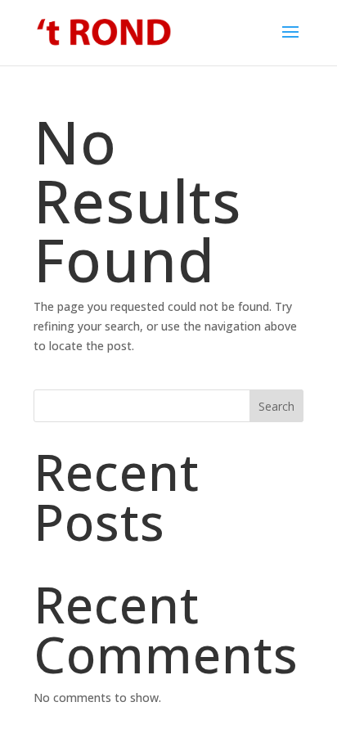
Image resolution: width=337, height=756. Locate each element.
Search (276, 406)
